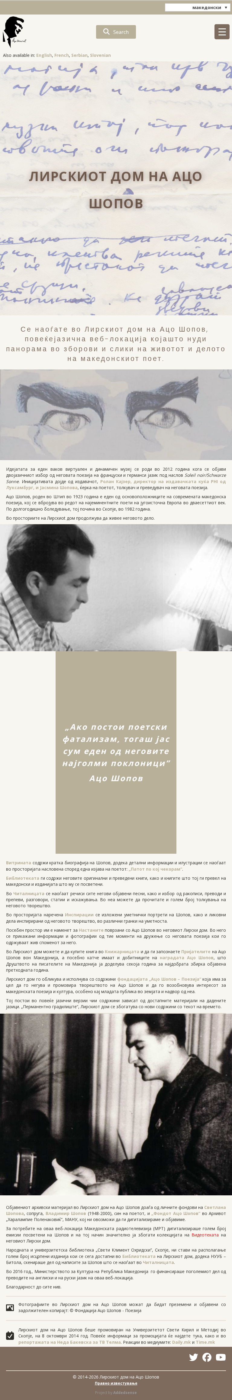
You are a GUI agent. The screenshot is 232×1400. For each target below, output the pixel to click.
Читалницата (28, 893)
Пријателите (196, 951)
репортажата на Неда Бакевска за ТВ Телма (69, 1342)
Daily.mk (181, 1342)
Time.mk (205, 1342)
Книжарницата (122, 951)
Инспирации (79, 915)
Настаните (91, 930)
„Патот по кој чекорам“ (155, 869)
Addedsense (125, 1392)
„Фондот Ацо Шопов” (175, 1213)
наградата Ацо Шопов (187, 957)
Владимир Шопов (66, 1213)
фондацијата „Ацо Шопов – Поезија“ (159, 979)
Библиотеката (22, 878)
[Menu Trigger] (222, 31)
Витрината (18, 863)
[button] (116, 32)
